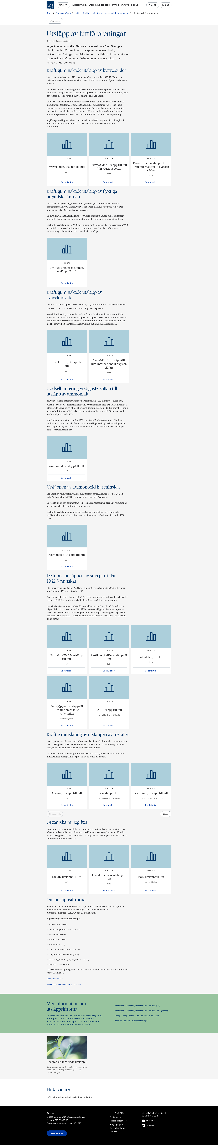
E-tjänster (114, 1117)
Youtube (149, 1121)
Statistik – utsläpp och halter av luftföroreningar (106, 13)
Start (49, 13)
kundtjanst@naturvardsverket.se (69, 1117)
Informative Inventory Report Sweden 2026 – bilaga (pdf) (141, 1011)
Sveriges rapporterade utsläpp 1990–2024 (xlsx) (136, 1016)
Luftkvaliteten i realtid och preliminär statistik (68, 1097)
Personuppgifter (117, 1121)
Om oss (113, 1132)
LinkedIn (150, 1126)
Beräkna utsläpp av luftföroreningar (131, 1021)
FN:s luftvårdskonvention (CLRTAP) (63, 985)
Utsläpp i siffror (54, 979)
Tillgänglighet (116, 1125)
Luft (77, 13)
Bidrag (134, 5)
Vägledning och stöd (99, 5)
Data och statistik (120, 5)
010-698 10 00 (61, 1120)
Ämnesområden (79, 5)
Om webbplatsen (118, 1128)
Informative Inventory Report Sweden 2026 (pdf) (137, 1006)
